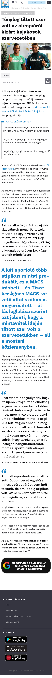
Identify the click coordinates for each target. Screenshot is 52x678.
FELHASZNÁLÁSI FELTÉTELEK (18, 616)
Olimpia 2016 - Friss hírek (17, 13)
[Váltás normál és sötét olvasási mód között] (22, 2)
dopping (17, 8)
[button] (48, 8)
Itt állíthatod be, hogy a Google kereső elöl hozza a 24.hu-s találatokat (29, 565)
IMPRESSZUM (11, 611)
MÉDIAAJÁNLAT (12, 622)
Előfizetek (37, 2)
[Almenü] (15, 2)
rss (7, 605)
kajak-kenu (30, 8)
